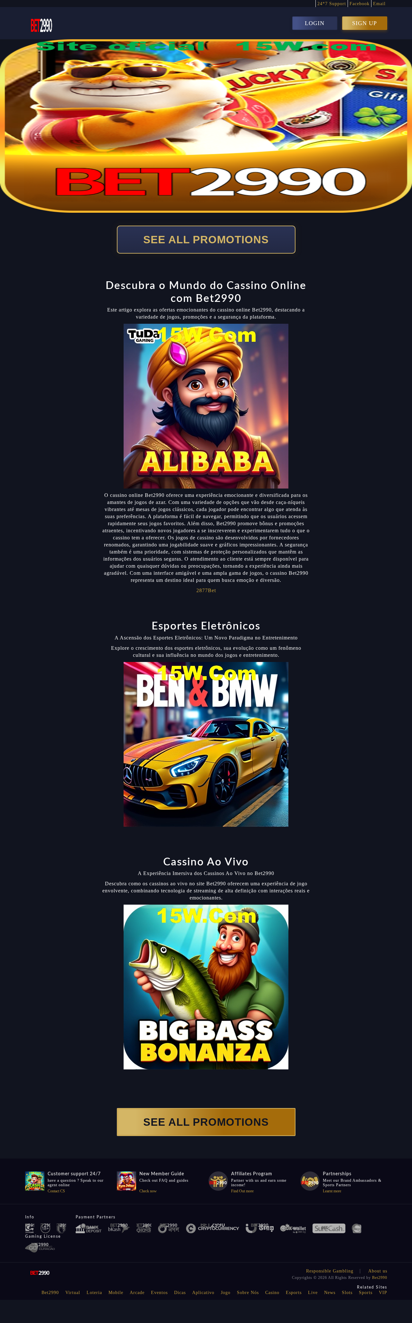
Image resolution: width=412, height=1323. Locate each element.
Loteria (94, 1292)
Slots (347, 1292)
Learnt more (332, 1191)
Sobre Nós (248, 1292)
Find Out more (242, 1191)
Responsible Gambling (329, 1271)
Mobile (115, 1292)
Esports (294, 1292)
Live (313, 1292)
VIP (383, 1292)
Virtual (72, 1292)
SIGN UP (364, 23)
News (329, 1292)
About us (377, 1271)
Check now (148, 1191)
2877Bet (206, 590)
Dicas (180, 1292)
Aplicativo (203, 1292)
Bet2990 (379, 1277)
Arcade (137, 1292)
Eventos (159, 1292)
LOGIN (314, 23)
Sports (365, 1292)
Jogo (225, 1292)
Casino (272, 1292)
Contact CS (56, 1191)
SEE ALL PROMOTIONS (206, 240)
